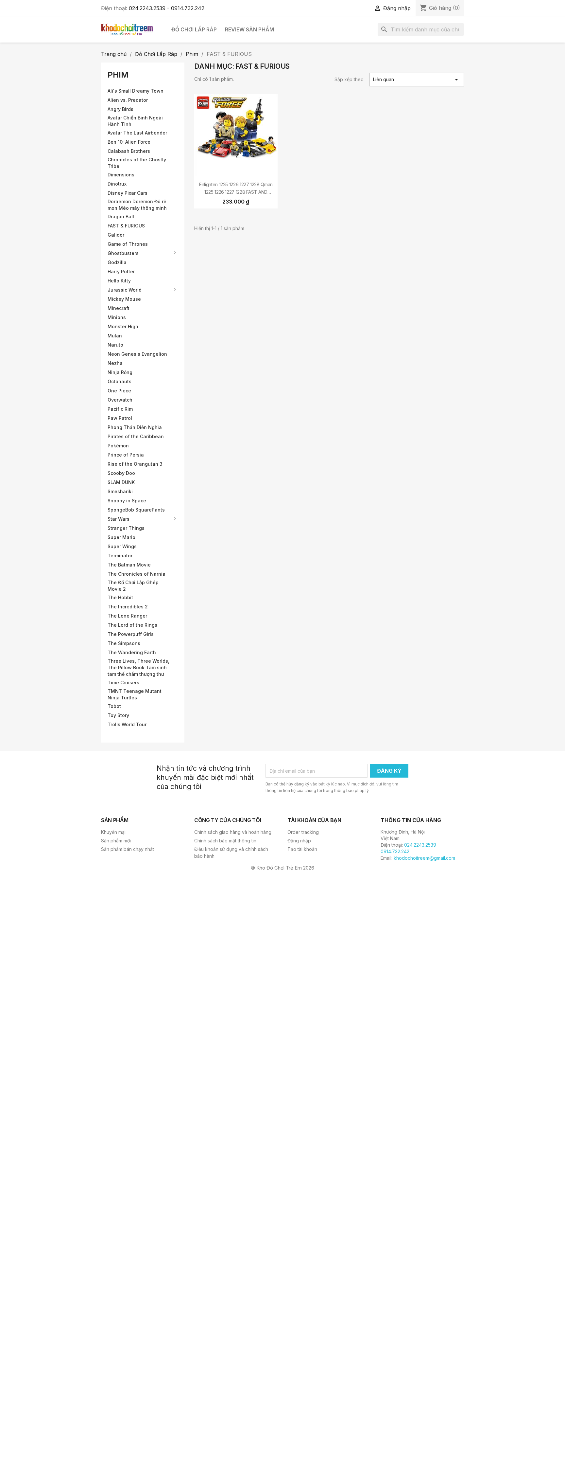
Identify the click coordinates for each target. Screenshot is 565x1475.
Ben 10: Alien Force (129, 142)
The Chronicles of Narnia (136, 574)
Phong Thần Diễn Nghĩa (135, 427)
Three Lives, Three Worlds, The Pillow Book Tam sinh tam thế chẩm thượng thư (138, 667)
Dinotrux (117, 184)
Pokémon (118, 445)
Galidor (116, 235)
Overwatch (120, 400)
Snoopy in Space (127, 500)
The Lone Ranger (127, 616)
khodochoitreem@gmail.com (424, 858)
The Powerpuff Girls (131, 634)
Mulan (115, 335)
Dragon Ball (121, 216)
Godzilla (117, 262)
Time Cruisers (123, 682)
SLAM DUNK (121, 482)
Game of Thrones (128, 244)
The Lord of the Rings (132, 625)
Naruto (115, 345)
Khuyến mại (113, 832)
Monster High (123, 326)
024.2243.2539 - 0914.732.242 (166, 8)
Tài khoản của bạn (314, 820)
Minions (117, 317)
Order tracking (303, 832)
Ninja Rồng (120, 372)
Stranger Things (126, 528)
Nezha (115, 363)
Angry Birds (120, 109)
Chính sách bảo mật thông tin (225, 840)
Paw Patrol (120, 418)
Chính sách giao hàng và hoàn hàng (232, 832)
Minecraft (118, 308)
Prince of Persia (126, 455)
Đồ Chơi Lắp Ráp (194, 29)
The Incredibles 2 (128, 606)
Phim (118, 75)
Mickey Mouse (124, 299)
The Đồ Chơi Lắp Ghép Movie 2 (133, 586)
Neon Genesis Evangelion (137, 354)
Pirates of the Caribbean (136, 436)
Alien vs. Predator (128, 100)
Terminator (120, 555)
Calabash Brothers (129, 151)
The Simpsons (124, 643)
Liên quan (416, 79)
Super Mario (121, 537)
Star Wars (118, 519)
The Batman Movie (129, 564)
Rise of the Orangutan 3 (135, 464)
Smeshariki (120, 491)
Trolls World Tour (127, 724)
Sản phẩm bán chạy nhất (127, 849)
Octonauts (119, 381)
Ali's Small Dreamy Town (135, 91)
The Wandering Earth (132, 652)
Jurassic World (125, 290)
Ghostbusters (123, 253)
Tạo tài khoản (302, 849)
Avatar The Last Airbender (137, 132)
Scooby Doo (121, 473)
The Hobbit (120, 597)
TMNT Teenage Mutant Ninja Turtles (135, 694)
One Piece (119, 390)
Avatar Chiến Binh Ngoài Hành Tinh (135, 121)
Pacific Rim (120, 409)
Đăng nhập (299, 840)
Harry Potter (121, 271)
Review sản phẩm (249, 29)
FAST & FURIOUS (126, 225)
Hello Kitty (119, 280)
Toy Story (118, 715)
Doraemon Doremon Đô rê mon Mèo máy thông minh (137, 205)
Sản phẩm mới (116, 840)
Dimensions (121, 174)
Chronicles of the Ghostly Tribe (137, 163)
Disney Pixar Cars (127, 193)
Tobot (114, 706)
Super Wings (122, 546)
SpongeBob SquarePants (136, 510)
